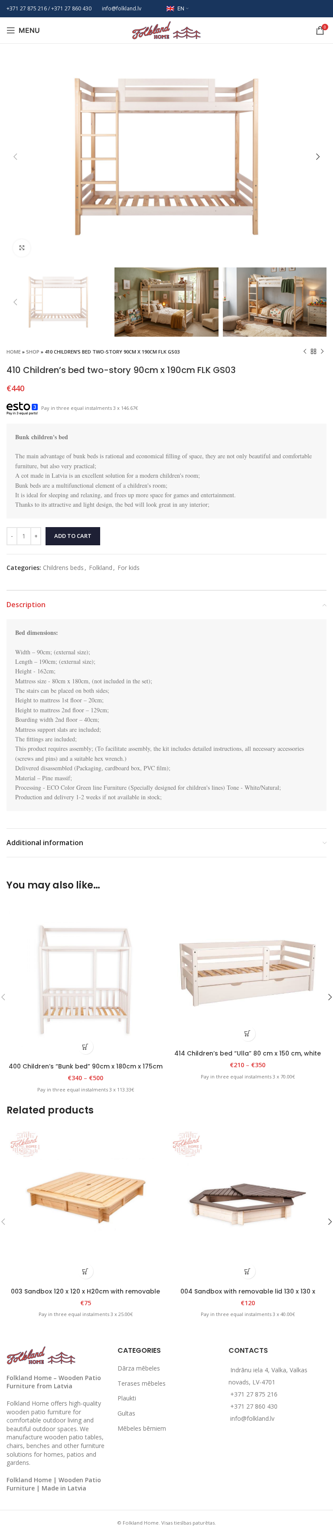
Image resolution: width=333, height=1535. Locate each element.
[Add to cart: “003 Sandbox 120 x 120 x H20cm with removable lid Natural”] (85, 1271)
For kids (129, 567)
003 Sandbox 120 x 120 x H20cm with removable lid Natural (85, 1295)
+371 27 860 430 (254, 1406)
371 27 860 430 (72, 8)
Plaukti (127, 1398)
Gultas (126, 1413)
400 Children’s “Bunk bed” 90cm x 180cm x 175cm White (86, 1070)
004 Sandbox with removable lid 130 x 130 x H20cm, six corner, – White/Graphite (247, 1295)
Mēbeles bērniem (142, 1428)
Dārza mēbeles (139, 1368)
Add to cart (72, 536)
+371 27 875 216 (27, 8)
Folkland (100, 567)
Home (14, 351)
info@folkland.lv (121, 8)
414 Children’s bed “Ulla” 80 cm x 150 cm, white (247, 1053)
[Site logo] (166, 30)
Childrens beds (63, 567)
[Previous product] (304, 352)
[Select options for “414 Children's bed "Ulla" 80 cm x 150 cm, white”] (247, 1033)
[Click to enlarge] (21, 248)
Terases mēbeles (142, 1383)
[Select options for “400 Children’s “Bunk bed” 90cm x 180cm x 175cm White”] (85, 1046)
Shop (32, 351)
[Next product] (322, 352)
